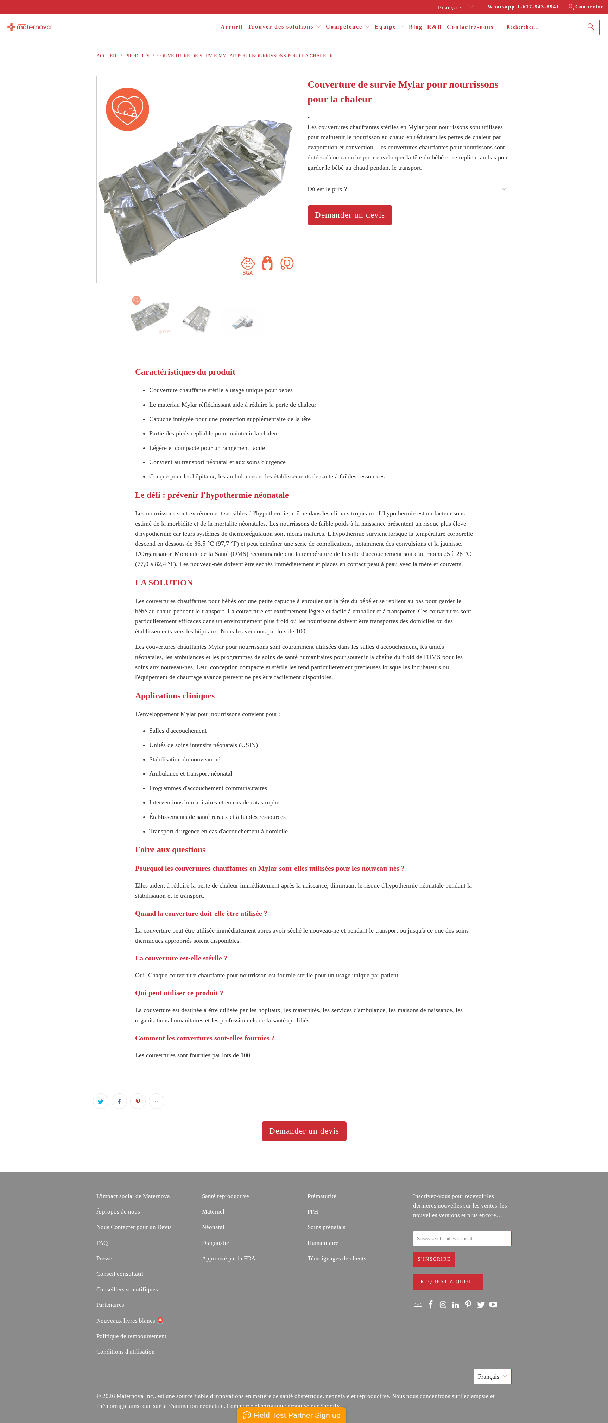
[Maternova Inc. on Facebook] (431, 1305)
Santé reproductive (225, 1196)
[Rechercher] (591, 27)
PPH (313, 1211)
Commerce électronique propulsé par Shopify (283, 1406)
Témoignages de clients (337, 1258)
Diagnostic (215, 1243)
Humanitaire (323, 1243)
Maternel (213, 1211)
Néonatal (213, 1227)
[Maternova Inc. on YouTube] (493, 1305)
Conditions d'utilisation (125, 1351)
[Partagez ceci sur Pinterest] (138, 1101)
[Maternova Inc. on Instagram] (443, 1305)
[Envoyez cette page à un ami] (156, 1101)
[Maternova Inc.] (30, 27)
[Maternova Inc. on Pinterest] (468, 1305)
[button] (284, 27)
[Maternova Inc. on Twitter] (481, 1305)
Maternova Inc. (135, 1396)
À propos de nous (118, 1211)
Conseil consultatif (120, 1274)
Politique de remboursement (131, 1336)
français (451, 7)
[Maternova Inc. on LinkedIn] (456, 1305)
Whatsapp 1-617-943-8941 (523, 7)
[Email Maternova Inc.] (418, 1305)
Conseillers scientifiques (127, 1289)
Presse (104, 1258)
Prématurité (322, 1196)
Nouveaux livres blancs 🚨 (130, 1320)
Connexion (589, 7)
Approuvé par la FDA (228, 1258)
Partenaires (110, 1305)
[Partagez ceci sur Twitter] (100, 1101)
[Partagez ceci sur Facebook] (119, 1101)
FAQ (102, 1243)
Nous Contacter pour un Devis (134, 1227)
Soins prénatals (327, 1227)
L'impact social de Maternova (133, 1196)
